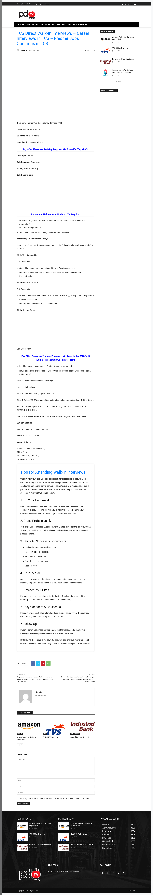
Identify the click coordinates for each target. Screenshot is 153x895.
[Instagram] (125, 4)
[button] (133, 24)
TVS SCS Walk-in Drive (50, 737)
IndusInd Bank (75, 733)
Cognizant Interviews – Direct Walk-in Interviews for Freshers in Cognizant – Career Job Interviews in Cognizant (35, 679)
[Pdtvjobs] (18, 50)
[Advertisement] (55, 72)
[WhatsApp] (48, 663)
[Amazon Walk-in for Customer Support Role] (29, 726)
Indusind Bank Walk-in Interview (80, 737)
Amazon (19, 733)
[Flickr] (113, 873)
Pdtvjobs (24, 50)
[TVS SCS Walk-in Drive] (55, 726)
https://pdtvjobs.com (40, 695)
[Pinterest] (43, 663)
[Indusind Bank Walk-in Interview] (82, 726)
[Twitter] (129, 4)
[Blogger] (102, 873)
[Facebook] (122, 4)
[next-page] (21, 744)
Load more (117, 82)
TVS (45, 733)
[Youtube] (135, 4)
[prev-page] (18, 744)
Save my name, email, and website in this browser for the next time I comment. (55, 798)
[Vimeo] (132, 4)
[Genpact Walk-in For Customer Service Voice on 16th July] (105, 73)
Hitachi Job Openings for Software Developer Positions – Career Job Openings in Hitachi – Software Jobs (78, 679)
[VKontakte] (124, 873)
